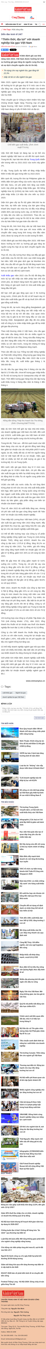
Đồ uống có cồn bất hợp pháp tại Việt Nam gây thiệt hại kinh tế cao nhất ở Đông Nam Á (32, 792)
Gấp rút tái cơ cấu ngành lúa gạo (18, 77)
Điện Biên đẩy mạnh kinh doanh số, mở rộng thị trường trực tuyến (32, 858)
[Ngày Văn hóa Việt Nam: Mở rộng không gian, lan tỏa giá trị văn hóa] (10, 995)
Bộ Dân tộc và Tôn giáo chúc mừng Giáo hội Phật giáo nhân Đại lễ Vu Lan (32, 1031)
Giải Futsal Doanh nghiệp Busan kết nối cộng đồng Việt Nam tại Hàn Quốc (32, 1166)
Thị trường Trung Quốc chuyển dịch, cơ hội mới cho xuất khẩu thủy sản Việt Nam (31, 809)
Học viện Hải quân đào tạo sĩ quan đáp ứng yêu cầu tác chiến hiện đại (31, 834)
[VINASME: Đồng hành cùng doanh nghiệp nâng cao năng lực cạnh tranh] (10, 1118)
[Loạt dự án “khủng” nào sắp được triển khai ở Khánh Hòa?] (10, 769)
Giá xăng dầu (18, 29)
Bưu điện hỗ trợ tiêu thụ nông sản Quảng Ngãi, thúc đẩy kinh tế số (32, 969)
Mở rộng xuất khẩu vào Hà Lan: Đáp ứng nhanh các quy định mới (31, 932)
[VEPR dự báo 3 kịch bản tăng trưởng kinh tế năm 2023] (10, 757)
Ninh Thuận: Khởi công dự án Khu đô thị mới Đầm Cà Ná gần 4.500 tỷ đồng (32, 743)
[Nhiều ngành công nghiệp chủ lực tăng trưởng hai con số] (10, 1094)
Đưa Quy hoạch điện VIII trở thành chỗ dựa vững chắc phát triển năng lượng (32, 731)
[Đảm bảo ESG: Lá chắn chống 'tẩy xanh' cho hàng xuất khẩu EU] (10, 885)
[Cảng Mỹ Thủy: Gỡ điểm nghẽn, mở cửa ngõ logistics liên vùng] (10, 946)
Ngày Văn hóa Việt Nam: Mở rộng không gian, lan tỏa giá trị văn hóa (32, 994)
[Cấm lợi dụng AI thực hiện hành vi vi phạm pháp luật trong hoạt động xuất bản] (10, 1106)
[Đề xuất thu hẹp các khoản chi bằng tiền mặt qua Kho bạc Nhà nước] (10, 897)
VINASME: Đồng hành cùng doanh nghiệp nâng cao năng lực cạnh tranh (32, 1117)
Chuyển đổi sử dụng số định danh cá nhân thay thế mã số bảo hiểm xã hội (31, 908)
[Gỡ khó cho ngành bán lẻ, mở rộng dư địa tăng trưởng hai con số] (10, 1131)
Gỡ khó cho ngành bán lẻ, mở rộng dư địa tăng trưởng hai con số (32, 1129)
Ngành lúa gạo (21, 693)
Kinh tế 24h (28, 24)
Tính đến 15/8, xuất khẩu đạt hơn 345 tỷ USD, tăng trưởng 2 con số (32, 920)
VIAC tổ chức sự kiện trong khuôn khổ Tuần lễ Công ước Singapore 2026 (32, 871)
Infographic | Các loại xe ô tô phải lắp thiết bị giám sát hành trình (32, 822)
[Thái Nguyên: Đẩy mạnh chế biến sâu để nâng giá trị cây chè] (10, 1143)
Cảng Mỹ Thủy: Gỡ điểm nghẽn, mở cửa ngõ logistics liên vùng (31, 945)
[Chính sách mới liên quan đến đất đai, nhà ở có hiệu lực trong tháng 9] (10, 1020)
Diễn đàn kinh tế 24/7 (13, 24)
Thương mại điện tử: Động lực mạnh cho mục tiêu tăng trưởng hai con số (32, 1067)
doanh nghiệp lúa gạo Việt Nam (13, 697)
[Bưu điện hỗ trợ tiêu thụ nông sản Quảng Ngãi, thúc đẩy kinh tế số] (10, 971)
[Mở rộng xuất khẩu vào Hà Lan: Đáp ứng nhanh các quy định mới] (10, 934)
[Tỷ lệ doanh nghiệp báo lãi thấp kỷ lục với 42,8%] (10, 782)
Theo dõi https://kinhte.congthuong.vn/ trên (32, 46)
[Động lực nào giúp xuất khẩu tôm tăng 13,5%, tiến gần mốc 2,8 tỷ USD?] (23, 1189)
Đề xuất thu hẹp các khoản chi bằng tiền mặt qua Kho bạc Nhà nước (32, 895)
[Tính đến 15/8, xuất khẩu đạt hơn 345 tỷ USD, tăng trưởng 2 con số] (10, 922)
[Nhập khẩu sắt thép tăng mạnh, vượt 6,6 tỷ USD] (10, 958)
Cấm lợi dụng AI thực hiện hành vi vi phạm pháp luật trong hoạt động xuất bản (30, 1104)
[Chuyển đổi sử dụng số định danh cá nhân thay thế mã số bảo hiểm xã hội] (10, 909)
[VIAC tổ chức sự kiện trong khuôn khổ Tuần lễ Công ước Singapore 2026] (10, 873)
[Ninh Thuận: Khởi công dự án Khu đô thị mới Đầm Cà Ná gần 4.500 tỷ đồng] (10, 745)
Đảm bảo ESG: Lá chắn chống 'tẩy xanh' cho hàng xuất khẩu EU (32, 883)
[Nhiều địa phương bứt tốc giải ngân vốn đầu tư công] (10, 983)
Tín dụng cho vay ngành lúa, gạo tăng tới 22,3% (21, 71)
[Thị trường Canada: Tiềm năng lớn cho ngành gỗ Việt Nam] (10, 1057)
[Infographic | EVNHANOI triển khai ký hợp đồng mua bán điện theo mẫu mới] (10, 1155)
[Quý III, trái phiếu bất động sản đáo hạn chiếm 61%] (10, 1008)
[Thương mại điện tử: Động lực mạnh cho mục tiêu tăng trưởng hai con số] (10, 1069)
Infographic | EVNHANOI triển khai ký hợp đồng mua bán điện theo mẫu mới (32, 1153)
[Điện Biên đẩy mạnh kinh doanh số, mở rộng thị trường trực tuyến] (10, 860)
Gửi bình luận (39, 718)
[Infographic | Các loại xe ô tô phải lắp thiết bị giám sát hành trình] (10, 823)
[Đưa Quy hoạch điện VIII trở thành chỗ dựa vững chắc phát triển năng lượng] (10, 733)
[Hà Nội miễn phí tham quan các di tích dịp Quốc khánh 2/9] (10, 1081)
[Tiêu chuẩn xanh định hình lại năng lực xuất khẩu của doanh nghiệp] (10, 1044)
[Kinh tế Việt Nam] (23, 10)
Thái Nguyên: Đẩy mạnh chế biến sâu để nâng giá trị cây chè (31, 1141)
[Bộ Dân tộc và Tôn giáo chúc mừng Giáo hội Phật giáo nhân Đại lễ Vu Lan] (10, 1032)
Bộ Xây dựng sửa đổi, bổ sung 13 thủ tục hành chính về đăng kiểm (32, 846)
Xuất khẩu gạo (7, 275)
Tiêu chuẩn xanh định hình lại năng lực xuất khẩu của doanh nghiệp (32, 1043)
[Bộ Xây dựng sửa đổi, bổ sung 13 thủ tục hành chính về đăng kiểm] (10, 848)
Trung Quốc (35, 159)
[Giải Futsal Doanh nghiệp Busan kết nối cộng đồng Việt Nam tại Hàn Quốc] (10, 1167)
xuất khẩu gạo (7, 693)
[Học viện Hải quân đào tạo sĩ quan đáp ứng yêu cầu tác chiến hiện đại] (10, 836)
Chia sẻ (6, 50)
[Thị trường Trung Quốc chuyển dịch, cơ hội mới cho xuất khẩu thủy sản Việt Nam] (10, 811)
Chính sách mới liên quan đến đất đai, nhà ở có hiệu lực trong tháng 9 (32, 1018)
